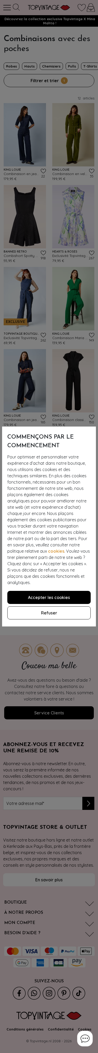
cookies (56, 551)
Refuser (49, 612)
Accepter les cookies (49, 597)
